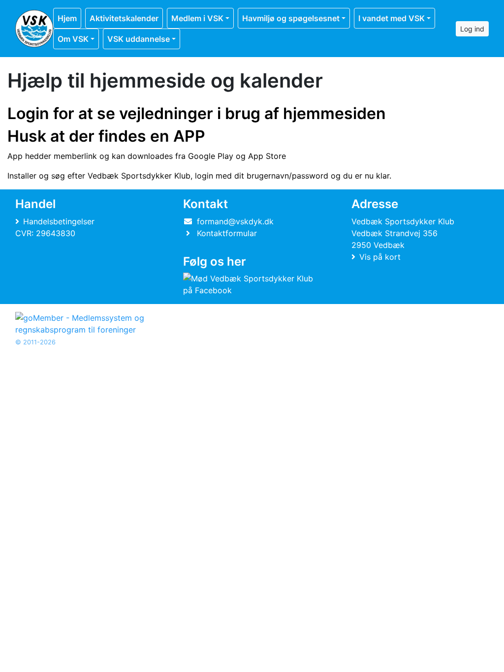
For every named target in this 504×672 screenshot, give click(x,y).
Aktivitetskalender (124, 18)
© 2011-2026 (35, 342)
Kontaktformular (227, 233)
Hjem (67, 18)
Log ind (472, 29)
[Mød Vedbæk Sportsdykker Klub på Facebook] (249, 284)
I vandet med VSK (391, 18)
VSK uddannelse (138, 39)
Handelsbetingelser (58, 221)
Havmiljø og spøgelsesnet (291, 18)
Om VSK (73, 39)
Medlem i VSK (197, 18)
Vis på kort (380, 257)
